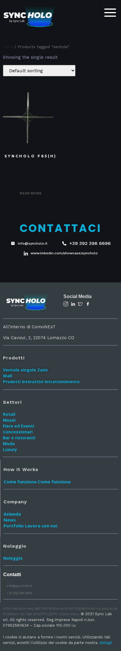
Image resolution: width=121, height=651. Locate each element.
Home (8, 47)
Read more (31, 193)
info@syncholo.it (19, 586)
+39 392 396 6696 (19, 593)
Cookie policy (69, 614)
